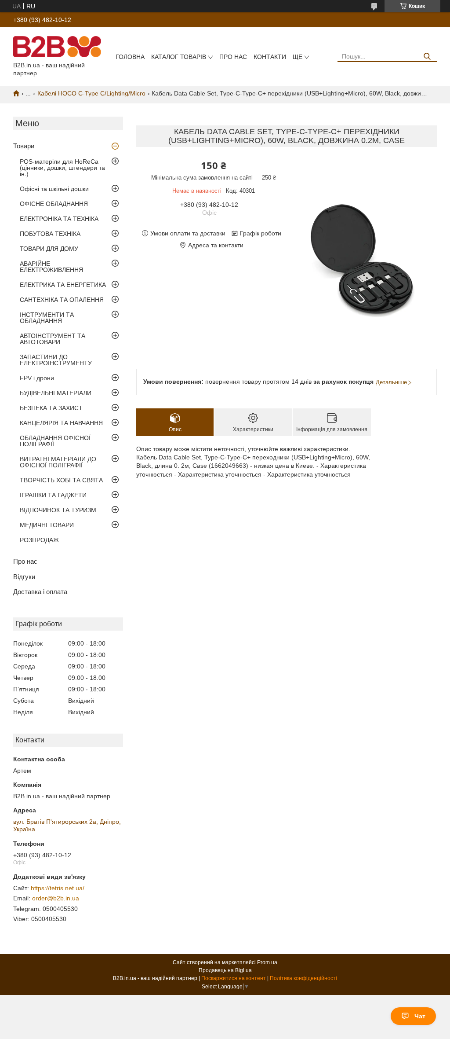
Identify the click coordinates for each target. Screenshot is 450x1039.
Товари (23, 146)
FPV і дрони (37, 378)
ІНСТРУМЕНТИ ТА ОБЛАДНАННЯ (47, 317)
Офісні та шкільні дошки (54, 188)
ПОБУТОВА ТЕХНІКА (50, 233)
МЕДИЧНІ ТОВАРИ (47, 525)
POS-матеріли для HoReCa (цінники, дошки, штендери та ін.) (62, 167)
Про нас (233, 56)
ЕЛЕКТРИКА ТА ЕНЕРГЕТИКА (63, 284)
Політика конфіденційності (303, 978)
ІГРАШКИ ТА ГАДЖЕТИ (53, 495)
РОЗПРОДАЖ (39, 539)
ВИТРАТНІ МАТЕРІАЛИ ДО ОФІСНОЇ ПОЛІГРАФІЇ (58, 462)
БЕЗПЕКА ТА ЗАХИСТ (51, 407)
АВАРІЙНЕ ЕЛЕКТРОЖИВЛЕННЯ (51, 266)
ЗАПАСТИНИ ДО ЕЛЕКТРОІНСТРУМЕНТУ (56, 360)
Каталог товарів (178, 56)
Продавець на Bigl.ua (225, 970)
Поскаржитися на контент (233, 978)
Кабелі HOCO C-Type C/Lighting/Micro (91, 93)
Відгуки (24, 576)
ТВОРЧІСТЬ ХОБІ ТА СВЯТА (61, 480)
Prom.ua (267, 962)
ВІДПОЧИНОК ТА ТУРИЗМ (58, 510)
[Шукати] (427, 56)
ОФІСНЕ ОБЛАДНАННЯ (54, 203)
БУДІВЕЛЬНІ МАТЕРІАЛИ (55, 393)
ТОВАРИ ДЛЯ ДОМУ (49, 248)
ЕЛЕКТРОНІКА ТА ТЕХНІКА (59, 218)
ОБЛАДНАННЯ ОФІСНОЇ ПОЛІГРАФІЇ (55, 441)
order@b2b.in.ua (55, 898)
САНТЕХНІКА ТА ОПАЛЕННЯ (62, 299)
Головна (130, 56)
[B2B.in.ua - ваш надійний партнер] (57, 46)
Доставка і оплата (40, 591)
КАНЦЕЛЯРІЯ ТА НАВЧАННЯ (61, 422)
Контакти (270, 56)
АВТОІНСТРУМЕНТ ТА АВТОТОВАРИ (52, 338)
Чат (419, 1016)
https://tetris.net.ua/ (57, 888)
